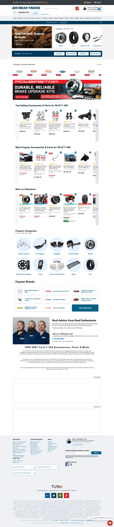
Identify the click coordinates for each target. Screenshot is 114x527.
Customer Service (34, 448)
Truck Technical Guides (19, 449)
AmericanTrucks (54, 490)
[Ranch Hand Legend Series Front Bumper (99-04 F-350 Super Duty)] (70, 158)
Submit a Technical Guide (19, 451)
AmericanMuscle (42, 490)
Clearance (83, 54)
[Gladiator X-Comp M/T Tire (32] (85, 200)
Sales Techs (51, 449)
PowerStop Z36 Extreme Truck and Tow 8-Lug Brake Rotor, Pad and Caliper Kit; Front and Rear (40, 170)
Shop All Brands (85, 308)
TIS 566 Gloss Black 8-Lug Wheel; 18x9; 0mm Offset (55, 210)
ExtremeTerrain (66, 490)
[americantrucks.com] (26, 8)
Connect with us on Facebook (67, 464)
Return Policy (33, 445)
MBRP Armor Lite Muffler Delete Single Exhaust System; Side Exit (55, 169)
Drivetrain (45, 18)
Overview (50, 442)
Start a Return (33, 443)
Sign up (96, 452)
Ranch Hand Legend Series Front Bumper (69, 167)
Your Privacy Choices (78, 520)
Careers (50, 445)
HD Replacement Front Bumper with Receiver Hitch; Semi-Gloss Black (25, 168)
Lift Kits (77, 18)
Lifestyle (19, 18)
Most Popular (71, 54)
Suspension (87, 18)
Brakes (33, 18)
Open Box (59, 54)
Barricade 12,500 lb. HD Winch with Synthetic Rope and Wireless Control (70, 211)
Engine (50, 18)
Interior (71, 18)
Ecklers (74, 490)
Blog (14, 454)
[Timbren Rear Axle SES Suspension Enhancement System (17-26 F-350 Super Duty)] (70, 116)
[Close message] (100, 22)
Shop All (99, 64)
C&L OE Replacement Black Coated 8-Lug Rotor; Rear (25, 210)
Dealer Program (52, 448)
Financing (15, 448)
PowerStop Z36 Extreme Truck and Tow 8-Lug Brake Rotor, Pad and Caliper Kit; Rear (55, 127)
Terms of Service (76, 523)
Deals (14, 18)
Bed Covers (26, 18)
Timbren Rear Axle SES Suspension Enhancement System (25, 126)
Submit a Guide (52, 443)
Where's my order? (35, 442)
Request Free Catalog (18, 455)
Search (77, 8)
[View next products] (97, 125)
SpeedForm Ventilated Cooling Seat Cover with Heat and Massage (40, 210)
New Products (95, 54)
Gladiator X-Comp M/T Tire (84, 209)
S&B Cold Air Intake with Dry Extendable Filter (84, 168)
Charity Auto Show (53, 446)
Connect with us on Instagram (71, 464)
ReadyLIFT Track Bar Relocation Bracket (84, 126)
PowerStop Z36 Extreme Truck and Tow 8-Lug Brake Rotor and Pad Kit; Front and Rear (40, 127)
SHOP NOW (19, 44)
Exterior (61, 18)
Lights (81, 18)
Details (45, 2)
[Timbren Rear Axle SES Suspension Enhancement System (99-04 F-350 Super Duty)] (26, 116)
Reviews (50, 451)
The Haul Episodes (17, 452)
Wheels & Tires (96, 18)
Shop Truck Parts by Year (19, 442)
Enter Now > (63, 22)
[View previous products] (16, 125)
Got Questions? (34, 446)
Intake (66, 18)
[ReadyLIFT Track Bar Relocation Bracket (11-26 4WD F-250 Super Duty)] (85, 116)
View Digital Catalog (18, 457)
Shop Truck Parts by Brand (20, 446)
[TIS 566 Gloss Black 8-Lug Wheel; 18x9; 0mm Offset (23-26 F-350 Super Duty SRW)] (55, 200)
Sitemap (55, 520)
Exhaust (56, 18)
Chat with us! (33, 449)
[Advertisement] (57, 390)
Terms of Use (33, 454)
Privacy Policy (87, 455)
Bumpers (38, 18)
